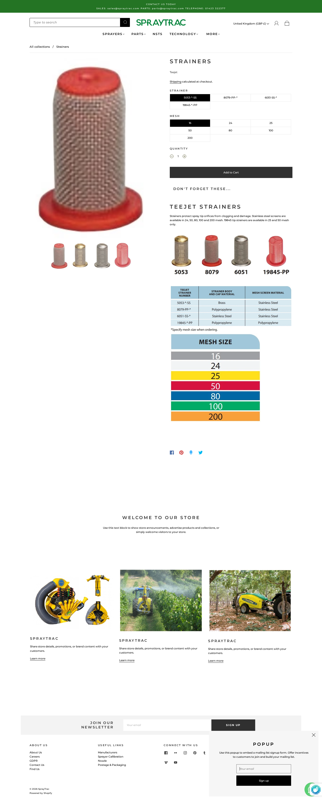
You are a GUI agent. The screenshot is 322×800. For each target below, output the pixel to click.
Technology (183, 34)
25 (270, 123)
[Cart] (287, 23)
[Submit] (125, 22)
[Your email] (167, 725)
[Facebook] (172, 452)
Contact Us (37, 765)
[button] (42, 149)
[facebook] (166, 753)
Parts (137, 34)
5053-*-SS (190, 97)
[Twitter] (200, 452)
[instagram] (185, 753)
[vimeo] (166, 762)
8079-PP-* (230, 97)
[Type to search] (75, 22)
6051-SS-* (271, 97)
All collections (40, 46)
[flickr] (175, 753)
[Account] (276, 23)
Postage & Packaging (112, 765)
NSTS (158, 34)
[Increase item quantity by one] (184, 157)
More (211, 34)
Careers (35, 756)
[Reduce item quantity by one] (172, 157)
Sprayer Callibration (110, 756)
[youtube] (175, 762)
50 (190, 130)
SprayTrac (43, 789)
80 (230, 130)
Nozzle (102, 760)
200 (190, 137)
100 (271, 130)
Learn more (37, 658)
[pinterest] (195, 753)
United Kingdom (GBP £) (250, 23)
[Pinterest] (181, 452)
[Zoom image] (90, 149)
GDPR (34, 760)
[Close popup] (313, 735)
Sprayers (112, 34)
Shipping (175, 81)
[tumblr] (204, 753)
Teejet (173, 72)
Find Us (34, 769)
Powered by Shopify (41, 793)
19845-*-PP (190, 105)
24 (230, 123)
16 (190, 123)
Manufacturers (107, 752)
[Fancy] (191, 452)
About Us (36, 752)
